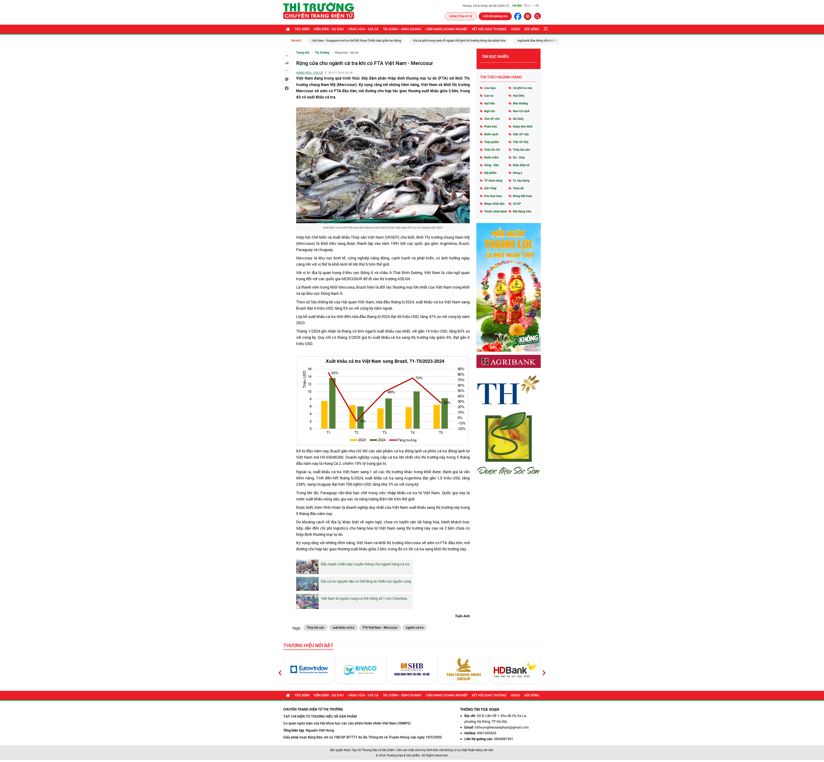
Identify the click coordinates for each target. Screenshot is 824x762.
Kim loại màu (493, 196)
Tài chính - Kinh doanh (402, 29)
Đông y (517, 173)
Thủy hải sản (315, 627)
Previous (280, 669)
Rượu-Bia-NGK (523, 126)
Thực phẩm (491, 142)
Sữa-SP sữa (521, 134)
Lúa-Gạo (490, 88)
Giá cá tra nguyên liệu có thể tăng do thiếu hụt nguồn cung (366, 581)
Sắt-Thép (490, 188)
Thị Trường (322, 52)
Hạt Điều (518, 95)
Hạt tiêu (489, 103)
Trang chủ (302, 52)
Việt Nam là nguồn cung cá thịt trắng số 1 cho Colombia (364, 598)
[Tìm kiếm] (537, 16)
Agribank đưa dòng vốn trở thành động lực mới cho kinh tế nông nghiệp (486, 40)
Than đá (518, 188)
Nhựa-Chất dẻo (494, 204)
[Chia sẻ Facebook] (286, 88)
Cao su (488, 95)
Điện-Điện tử (521, 165)
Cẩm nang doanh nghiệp (447, 29)
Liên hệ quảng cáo (495, 16)
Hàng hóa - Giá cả (363, 29)
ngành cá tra (414, 627)
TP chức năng (493, 180)
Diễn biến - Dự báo (329, 29)
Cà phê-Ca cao (522, 88)
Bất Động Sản (522, 211)
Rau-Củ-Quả (521, 111)
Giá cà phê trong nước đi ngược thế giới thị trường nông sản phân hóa (380, 40)
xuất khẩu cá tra (343, 627)
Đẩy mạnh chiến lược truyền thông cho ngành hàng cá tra (365, 564)
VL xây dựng (521, 180)
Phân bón (490, 126)
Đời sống (531, 29)
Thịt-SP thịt (521, 142)
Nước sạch (491, 134)
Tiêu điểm (301, 29)
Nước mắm (491, 157)
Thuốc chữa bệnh (495, 211)
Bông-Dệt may (522, 196)
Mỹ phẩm (490, 173)
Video (515, 29)
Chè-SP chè (492, 119)
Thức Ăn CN (492, 150)
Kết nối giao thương (489, 29)
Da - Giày (519, 157)
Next (543, 669)
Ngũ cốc (489, 111)
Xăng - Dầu (491, 165)
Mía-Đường (520, 103)
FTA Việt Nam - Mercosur (380, 627)
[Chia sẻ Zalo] (286, 79)
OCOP (517, 204)
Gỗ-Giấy (518, 119)
